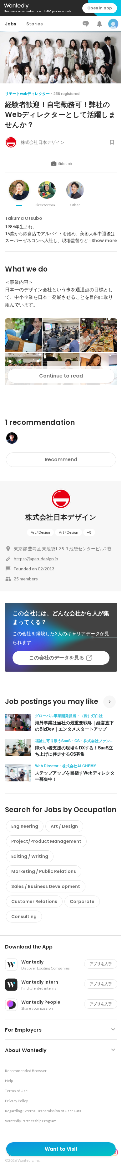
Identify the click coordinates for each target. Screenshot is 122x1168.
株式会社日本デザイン (60, 517)
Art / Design (40, 532)
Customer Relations (34, 901)
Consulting (24, 916)
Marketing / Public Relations (43, 871)
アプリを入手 (100, 963)
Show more (104, 240)
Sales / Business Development (45, 886)
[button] (63, 946)
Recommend (61, 459)
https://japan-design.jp (36, 558)
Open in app (99, 8)
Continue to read (61, 375)
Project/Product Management (46, 841)
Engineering (24, 826)
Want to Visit (61, 1149)
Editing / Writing (29, 856)
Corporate (82, 901)
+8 (89, 532)
